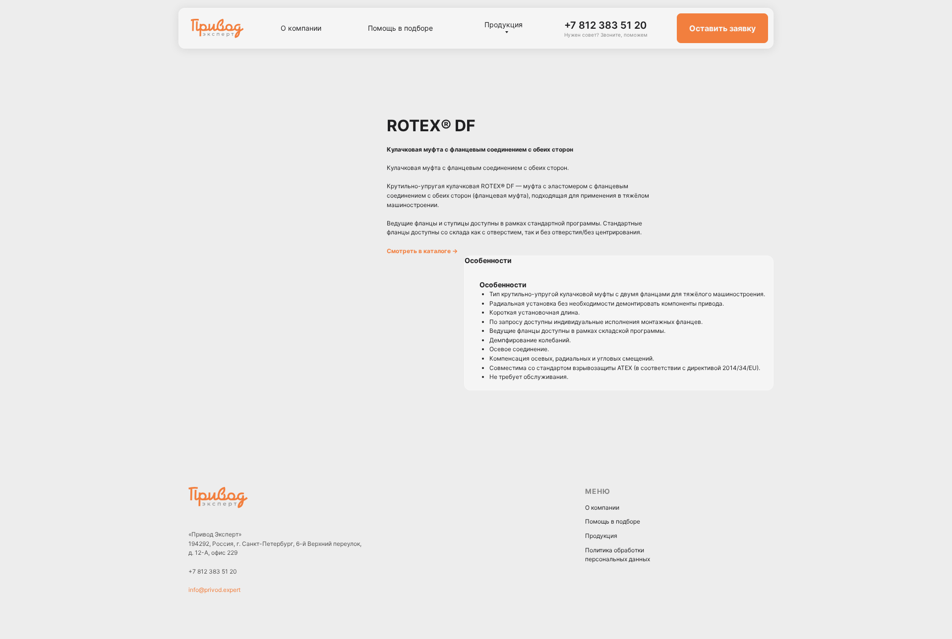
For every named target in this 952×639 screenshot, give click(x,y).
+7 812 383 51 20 (212, 571)
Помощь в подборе (612, 521)
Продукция (601, 535)
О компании (602, 507)
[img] (217, 28)
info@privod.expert (214, 589)
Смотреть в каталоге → (422, 251)
